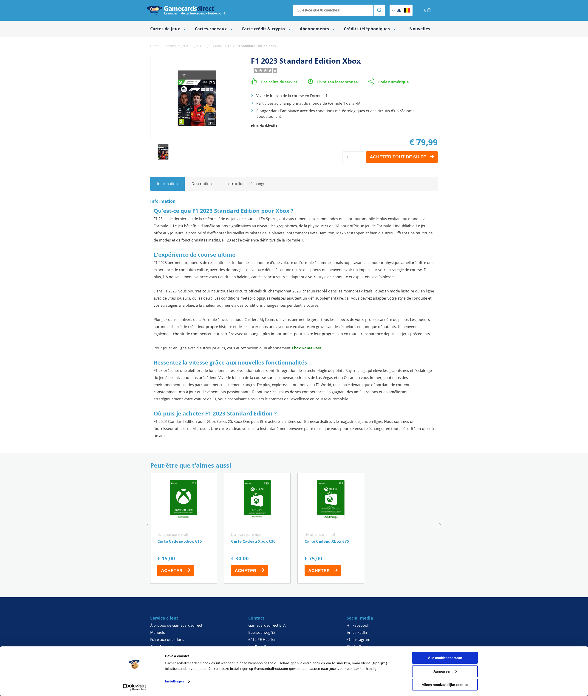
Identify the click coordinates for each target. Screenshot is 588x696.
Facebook (360, 625)
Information (167, 183)
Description (202, 183)
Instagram (361, 639)
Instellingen (174, 681)
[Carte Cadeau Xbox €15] (183, 528)
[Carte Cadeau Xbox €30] (257, 528)
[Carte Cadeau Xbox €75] (331, 528)
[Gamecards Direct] (186, 10)
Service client (164, 618)
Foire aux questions (167, 639)
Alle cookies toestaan (445, 658)
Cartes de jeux (177, 46)
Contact (256, 618)
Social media (360, 618)
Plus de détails (264, 126)
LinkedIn (359, 632)
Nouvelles (419, 28)
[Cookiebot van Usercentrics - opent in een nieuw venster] (134, 687)
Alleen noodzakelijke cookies (445, 685)
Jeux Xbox (215, 46)
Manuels (157, 632)
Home (154, 46)
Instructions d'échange (245, 183)
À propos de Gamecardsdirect (176, 625)
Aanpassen (442, 671)
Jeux (198, 46)
